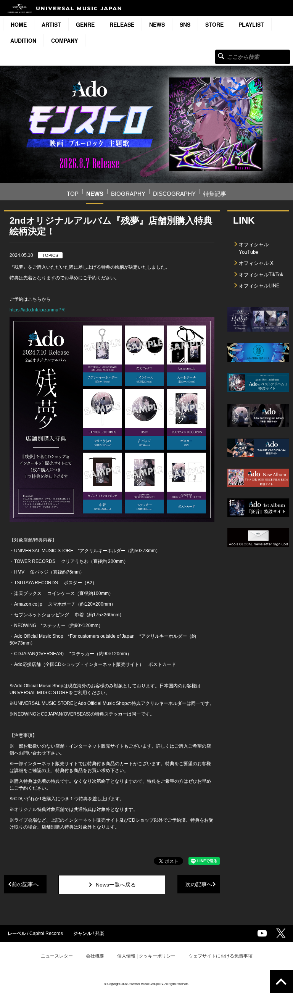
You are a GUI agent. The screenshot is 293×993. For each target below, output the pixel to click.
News (157, 24)
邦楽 (99, 933)
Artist (51, 24)
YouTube (262, 933)
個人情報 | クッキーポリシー (146, 956)
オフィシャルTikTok (261, 274)
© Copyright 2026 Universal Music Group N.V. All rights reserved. (146, 984)
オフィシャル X (256, 263)
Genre (85, 24)
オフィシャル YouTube (254, 248)
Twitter (280, 933)
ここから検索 (221, 56)
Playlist (251, 24)
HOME (19, 24)
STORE (214, 24)
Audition (23, 40)
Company (64, 40)
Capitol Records (46, 933)
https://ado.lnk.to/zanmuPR (37, 310)
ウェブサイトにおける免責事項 (220, 956)
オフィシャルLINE (259, 286)
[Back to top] (281, 981)
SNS (185, 24)
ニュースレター (57, 956)
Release (121, 24)
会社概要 (95, 956)
